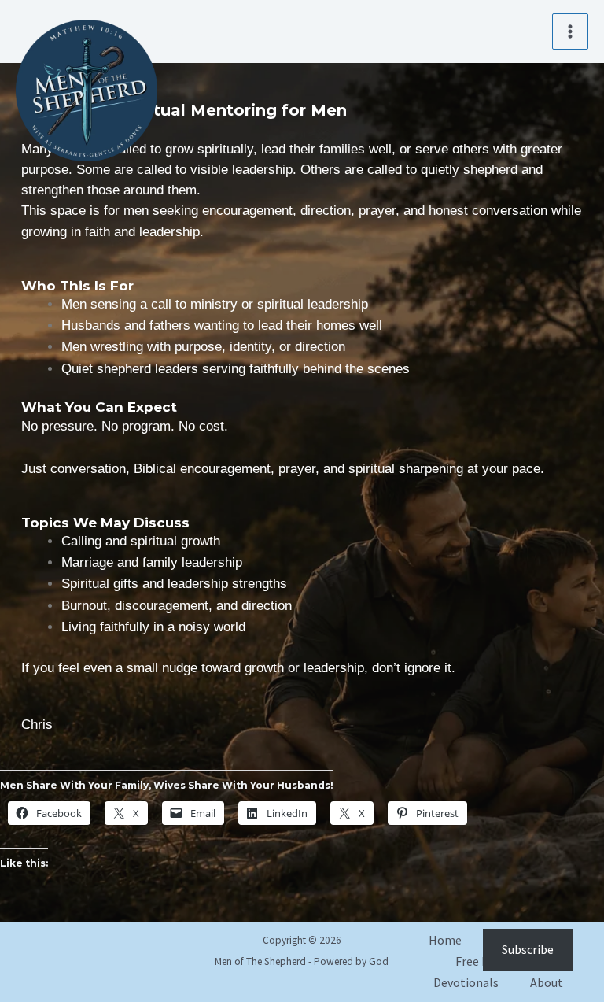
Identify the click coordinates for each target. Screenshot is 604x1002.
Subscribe (528, 949)
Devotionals (466, 982)
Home (445, 940)
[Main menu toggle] (570, 31)
